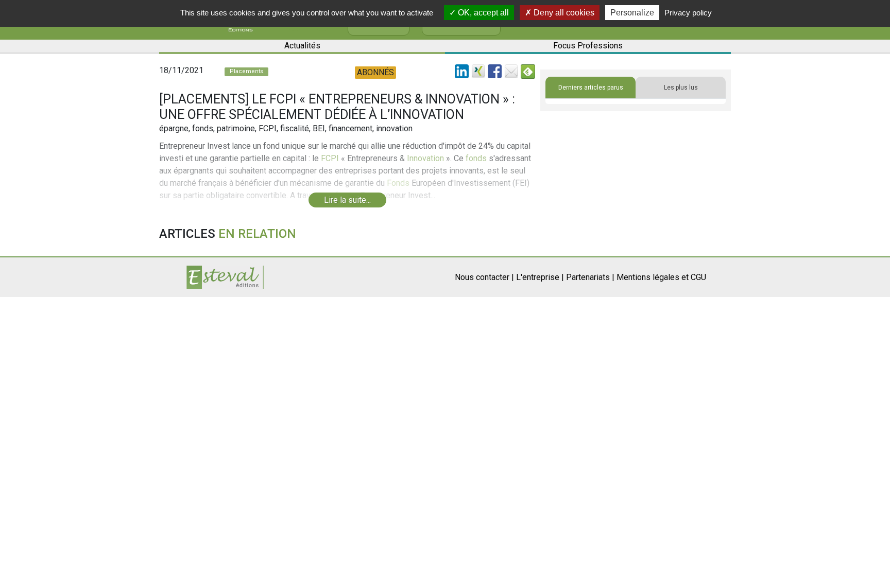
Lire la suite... (347, 200)
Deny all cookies (563, 12)
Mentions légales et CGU (661, 277)
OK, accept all (482, 12)
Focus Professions (588, 45)
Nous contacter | (484, 277)
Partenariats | (590, 277)
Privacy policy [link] (688, 12)
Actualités (302, 45)
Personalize (632, 12)
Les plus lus (681, 87)
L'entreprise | (540, 277)
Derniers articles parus (590, 87)
